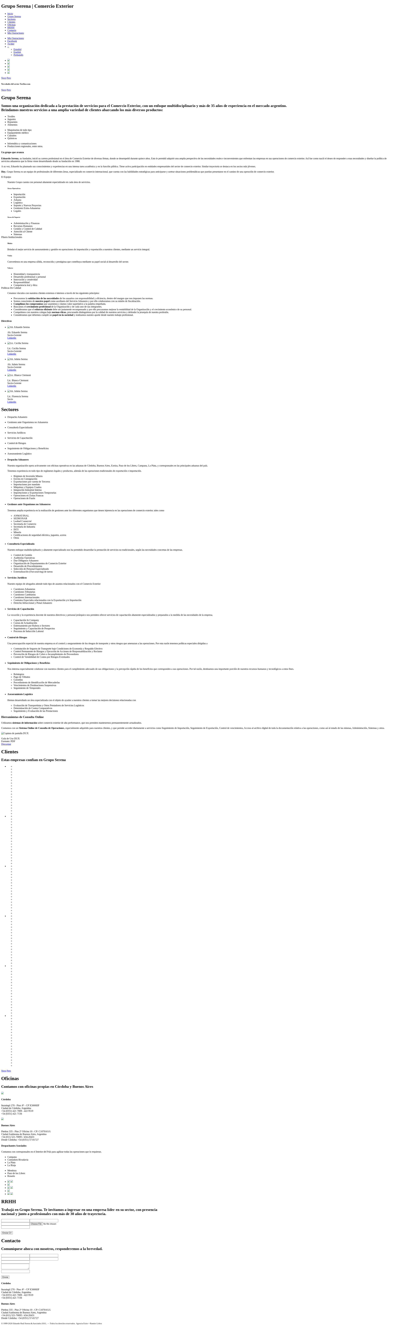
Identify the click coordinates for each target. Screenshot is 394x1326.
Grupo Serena (14, 16)
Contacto (11, 30)
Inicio (10, 13)
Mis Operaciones (15, 33)
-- (8, 46)
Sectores (11, 19)
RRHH (10, 27)
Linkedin (11, 338)
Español (17, 49)
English (17, 52)
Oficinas (11, 24)
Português (18, 55)
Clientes (11, 22)
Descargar (6, 744)
